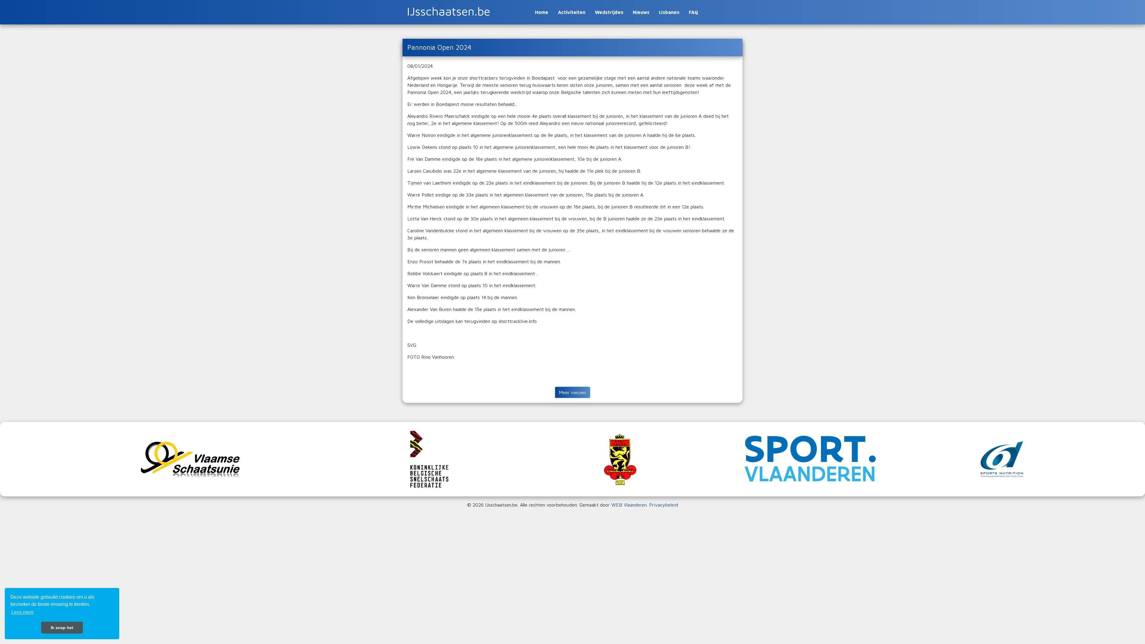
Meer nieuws (572, 392)
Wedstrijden (609, 12)
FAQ (693, 12)
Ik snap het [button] (62, 627)
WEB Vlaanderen (629, 504)
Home (541, 12)
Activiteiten (571, 12)
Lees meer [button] (22, 612)
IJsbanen (669, 12)
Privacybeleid (663, 504)
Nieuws (641, 12)
